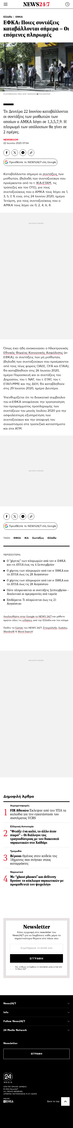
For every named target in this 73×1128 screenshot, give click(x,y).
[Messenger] (23, 152)
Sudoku (62, 628)
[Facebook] (6, 152)
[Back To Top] (65, 1101)
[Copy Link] (31, 152)
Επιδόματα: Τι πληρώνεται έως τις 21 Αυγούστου (32, 602)
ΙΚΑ (26, 538)
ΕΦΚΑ (19, 17)
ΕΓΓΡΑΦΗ (36, 1054)
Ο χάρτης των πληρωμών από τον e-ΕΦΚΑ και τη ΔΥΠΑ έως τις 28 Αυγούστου (38, 572)
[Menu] (5, 4)
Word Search (25, 631)
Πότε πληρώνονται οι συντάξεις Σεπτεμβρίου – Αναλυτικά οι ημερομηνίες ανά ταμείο (38, 592)
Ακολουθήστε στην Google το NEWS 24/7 (27, 616)
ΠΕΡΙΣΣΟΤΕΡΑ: (12, 555)
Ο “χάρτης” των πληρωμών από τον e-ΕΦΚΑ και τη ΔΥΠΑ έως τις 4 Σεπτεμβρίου (36, 563)
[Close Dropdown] (69, 1004)
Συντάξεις (38, 538)
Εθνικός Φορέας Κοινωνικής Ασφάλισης (33, 352)
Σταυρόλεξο (50, 628)
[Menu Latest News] (67, 4)
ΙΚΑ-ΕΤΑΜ (43, 183)
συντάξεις (50, 174)
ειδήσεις (27, 620)
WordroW (9, 631)
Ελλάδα (8, 17)
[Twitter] (15, 152)
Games (19, 628)
